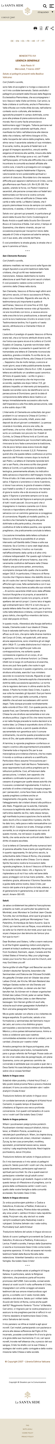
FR (28, 41)
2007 (13, 17)
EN (17, 41)
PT (43, 41)
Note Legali (27, 1429)
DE (12, 41)
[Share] (52, 29)
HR (33, 41)
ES (23, 41)
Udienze (5, 17)
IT (38, 41)
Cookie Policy (27, 1433)
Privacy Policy (28, 1437)
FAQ (27, 1425)
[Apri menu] (51, 6)
